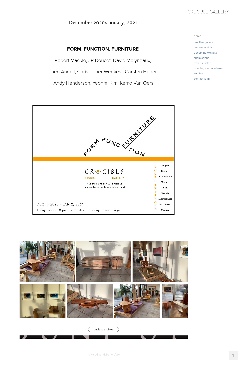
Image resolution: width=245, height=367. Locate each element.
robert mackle (202, 63)
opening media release (208, 68)
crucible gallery (203, 42)
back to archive (103, 329)
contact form (202, 78)
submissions (201, 58)
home (197, 36)
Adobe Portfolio (111, 354)
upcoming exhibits (205, 53)
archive (198, 73)
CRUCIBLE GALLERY (208, 11)
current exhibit (203, 47)
